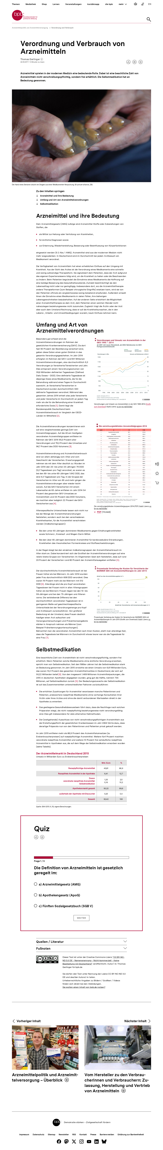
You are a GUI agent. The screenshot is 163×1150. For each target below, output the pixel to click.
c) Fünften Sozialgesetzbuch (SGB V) (66, 906)
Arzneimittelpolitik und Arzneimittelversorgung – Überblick (45, 1077)
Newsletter (64, 1134)
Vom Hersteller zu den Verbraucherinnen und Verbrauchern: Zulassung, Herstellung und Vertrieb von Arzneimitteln (117, 1083)
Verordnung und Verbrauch (62, 28)
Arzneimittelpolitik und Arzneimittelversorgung (30, 28)
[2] (58, 415)
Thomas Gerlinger (31, 59)
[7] (47, 637)
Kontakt (83, 1134)
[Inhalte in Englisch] (149, 4)
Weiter (81, 918)
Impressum (24, 1134)
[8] (59, 674)
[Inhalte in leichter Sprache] (135, 4)
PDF (99, 512)
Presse (93, 1134)
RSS (74, 1134)
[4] (54, 503)
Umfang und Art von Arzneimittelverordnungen (64, 200)
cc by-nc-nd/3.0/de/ (124, 407)
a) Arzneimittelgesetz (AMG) (60, 884)
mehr (123, 4)
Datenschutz (38, 1134)
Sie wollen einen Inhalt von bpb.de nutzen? (84, 987)
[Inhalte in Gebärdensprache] (142, 4)
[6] (42, 584)
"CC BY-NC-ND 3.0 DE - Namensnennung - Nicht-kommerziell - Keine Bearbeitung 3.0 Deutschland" (93, 960)
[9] (76, 681)
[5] (117, 560)
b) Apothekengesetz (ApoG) (59, 895)
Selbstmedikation (48, 204)
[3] (70, 446)
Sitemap (51, 1134)
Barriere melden (107, 1134)
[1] (56, 405)
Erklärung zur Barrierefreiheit (131, 1134)
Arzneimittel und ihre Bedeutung (56, 196)
